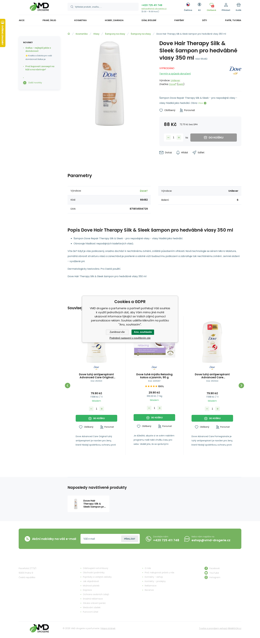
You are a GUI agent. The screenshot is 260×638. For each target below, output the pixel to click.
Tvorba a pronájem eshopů (213, 628)
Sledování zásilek (92, 607)
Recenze (149, 590)
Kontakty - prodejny (155, 581)
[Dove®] (235, 75)
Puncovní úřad (90, 611)
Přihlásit (129, 539)
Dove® (172, 84)
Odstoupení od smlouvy (95, 568)
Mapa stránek (108, 628)
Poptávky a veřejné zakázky (97, 576)
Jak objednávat (91, 581)
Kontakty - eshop (154, 576)
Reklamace (150, 585)
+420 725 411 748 (151, 5)
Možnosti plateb (91, 585)
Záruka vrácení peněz (94, 603)
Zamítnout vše (117, 332)
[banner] (39, 8)
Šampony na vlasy (115, 33)
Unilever (175, 80)
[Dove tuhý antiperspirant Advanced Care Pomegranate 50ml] (212, 342)
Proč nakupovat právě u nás (159, 572)
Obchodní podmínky (94, 572)
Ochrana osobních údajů (96, 594)
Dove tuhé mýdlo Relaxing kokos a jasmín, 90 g (154, 376)
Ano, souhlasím (143, 332)
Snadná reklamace (93, 598)
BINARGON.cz (234, 628)
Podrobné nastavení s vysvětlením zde (130, 338)
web (180, 84)
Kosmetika (82, 33)
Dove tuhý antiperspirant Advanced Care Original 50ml (96, 376)
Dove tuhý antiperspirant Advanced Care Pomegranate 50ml (212, 376)
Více (200, 103)
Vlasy (96, 33)
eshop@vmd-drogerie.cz (154, 8)
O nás (148, 568)
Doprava (87, 590)
